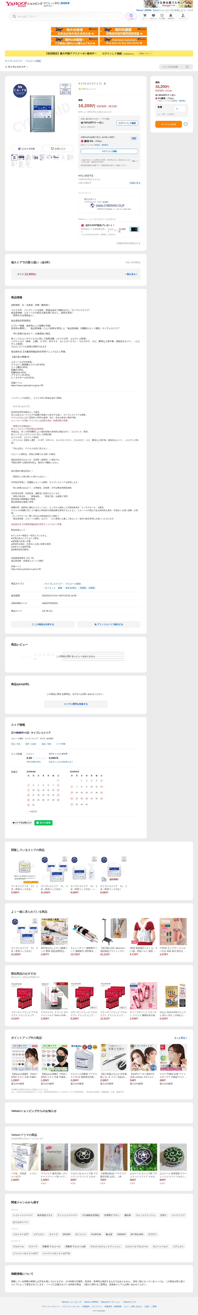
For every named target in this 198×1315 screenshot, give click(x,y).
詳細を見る (135, 183)
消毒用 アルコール (51, 1246)
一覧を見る (130, 274)
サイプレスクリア (13, 61)
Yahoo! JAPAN (143, 10)
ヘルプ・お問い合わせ (132, 1306)
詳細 (133, 161)
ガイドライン (97, 1306)
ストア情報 (60, 744)
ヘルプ (190, 10)
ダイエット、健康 (53, 588)
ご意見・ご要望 (150, 1306)
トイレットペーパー (22, 1215)
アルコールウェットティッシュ (105, 1246)
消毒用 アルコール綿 (75, 1246)
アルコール (18, 1246)
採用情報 (117, 1306)
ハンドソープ (178, 1215)
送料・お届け (31, 744)
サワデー (152, 1234)
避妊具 (127, 1215)
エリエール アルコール (137, 1246)
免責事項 (108, 1306)
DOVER (66, 1234)
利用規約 (86, 1306)
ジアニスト (38, 1234)
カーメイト (80, 1234)
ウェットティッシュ (145, 1215)
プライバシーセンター (71, 1306)
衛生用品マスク (45, 1215)
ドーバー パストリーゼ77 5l (56, 1253)
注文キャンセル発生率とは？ (61, 762)
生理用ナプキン (111, 1215)
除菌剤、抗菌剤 (87, 588)
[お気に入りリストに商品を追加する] (185, 124)
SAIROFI (121, 1234)
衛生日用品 (71, 588)
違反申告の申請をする (129, 243)
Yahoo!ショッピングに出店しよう (169, 10)
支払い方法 (15, 744)
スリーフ (53, 1234)
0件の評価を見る (34, 762)
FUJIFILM (96, 1234)
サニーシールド (160, 1246)
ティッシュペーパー (67, 1215)
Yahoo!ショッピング (71, 1302)
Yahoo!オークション (111, 1302)
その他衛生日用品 (90, 1215)
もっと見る (179, 1038)
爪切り (163, 1215)
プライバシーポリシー (50, 1306)
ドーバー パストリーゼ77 (25, 1253)
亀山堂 (109, 1234)
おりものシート (20, 1222)
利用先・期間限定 (101, 145)
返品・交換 (46, 744)
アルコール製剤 (33, 61)
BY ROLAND (137, 1234)
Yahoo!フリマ (129, 1302)
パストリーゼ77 (20, 1234)
